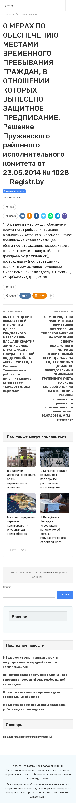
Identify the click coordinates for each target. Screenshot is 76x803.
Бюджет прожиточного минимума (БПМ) (27, 736)
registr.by (8, 5)
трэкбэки (47, 572)
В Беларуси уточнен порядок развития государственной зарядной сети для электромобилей (31, 662)
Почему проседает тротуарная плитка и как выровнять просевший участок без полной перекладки (35, 679)
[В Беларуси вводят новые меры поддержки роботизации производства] (54, 457)
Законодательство (14, 191)
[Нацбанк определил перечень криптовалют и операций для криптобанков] (21, 503)
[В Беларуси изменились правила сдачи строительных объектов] (21, 457)
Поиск (7, 587)
